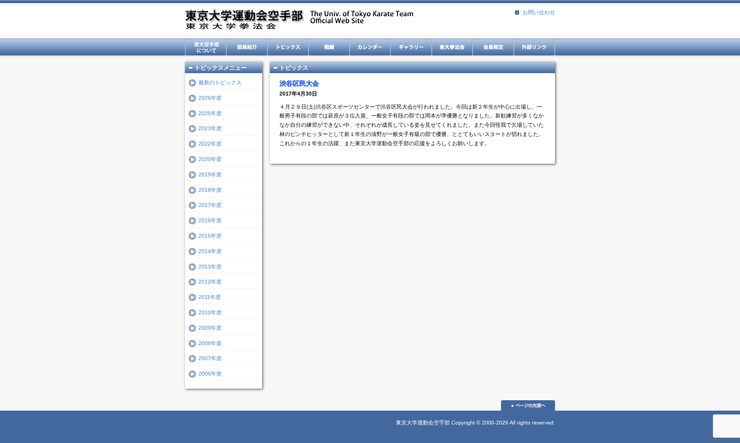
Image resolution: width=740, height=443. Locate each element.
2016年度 (210, 220)
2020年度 (210, 159)
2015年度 (210, 236)
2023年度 (210, 128)
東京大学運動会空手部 (299, 20)
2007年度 (210, 358)
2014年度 (210, 251)
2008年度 (210, 343)
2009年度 (210, 328)
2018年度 (210, 190)
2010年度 (210, 312)
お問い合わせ (539, 12)
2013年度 (210, 266)
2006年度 (210, 374)
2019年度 (210, 174)
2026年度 (210, 98)
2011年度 (209, 297)
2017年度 (210, 205)
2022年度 (210, 144)
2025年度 (210, 113)
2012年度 (210, 282)
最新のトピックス (220, 82)
